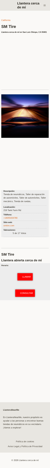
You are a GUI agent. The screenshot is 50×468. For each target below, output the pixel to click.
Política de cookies (25, 441)
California (5, 20)
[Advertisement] (25, 60)
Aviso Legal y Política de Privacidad (25, 446)
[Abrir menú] (44, 5)
